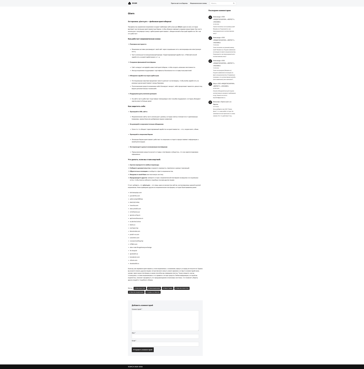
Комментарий (137, 309)
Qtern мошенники (154, 288)
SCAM (130, 367)
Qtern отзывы (167, 288)
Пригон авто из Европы (179, 3)
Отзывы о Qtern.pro (153, 292)
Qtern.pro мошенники (136, 292)
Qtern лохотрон (140, 288)
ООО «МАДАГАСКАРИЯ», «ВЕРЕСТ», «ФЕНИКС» (224, 19)
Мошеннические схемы (198, 3)
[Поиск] (234, 3)
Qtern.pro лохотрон (182, 288)
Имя (134, 333)
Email (134, 341)
